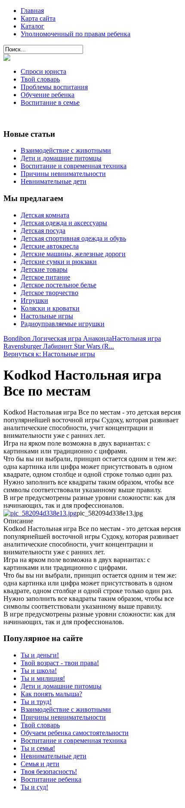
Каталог (32, 26)
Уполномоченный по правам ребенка (75, 34)
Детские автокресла (50, 246)
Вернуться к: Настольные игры (49, 354)
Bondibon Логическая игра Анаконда (57, 338)
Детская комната (45, 215)
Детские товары (44, 269)
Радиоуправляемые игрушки (63, 323)
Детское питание (45, 277)
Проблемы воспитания (54, 87)
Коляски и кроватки (50, 308)
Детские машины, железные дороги (73, 254)
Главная (32, 10)
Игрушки (34, 300)
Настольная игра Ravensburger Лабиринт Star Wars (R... (82, 342)
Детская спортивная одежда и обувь (73, 238)
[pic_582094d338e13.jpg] (40, 513)
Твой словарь (40, 79)
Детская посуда (43, 230)
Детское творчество (49, 292)
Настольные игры (47, 316)
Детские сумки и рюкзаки (59, 261)
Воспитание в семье (50, 102)
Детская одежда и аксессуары (64, 222)
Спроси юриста (43, 71)
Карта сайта (38, 18)
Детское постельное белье (58, 285)
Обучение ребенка (47, 94)
